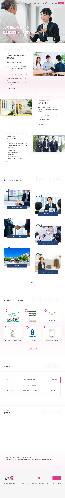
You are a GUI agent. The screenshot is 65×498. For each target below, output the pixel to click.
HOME (15, 3)
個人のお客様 (23, 3)
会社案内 (34, 3)
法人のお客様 (29, 3)
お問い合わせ (43, 3)
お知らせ (38, 3)
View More (10, 89)
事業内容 (18, 3)
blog (61, 3)
